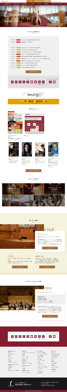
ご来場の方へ (24, 351)
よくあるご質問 (53, 363)
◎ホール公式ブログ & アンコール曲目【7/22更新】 (31, 52)
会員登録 (23, 368)
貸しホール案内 (40, 351)
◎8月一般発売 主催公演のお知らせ (28, 67)
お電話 (39, 362)
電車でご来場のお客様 (55, 354)
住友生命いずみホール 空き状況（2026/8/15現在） (31, 47)
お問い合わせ (54, 1)
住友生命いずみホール (11, 351)
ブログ (16, 83)
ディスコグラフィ (41, 371)
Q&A (60, 1)
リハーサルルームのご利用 (42, 354)
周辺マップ (53, 352)
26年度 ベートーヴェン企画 (27, 363)
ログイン (23, 366)
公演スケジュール (25, 359)
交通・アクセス (53, 351)
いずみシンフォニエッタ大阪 (42, 366)
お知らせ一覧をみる (33, 71)
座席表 (23, 355)
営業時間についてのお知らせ (27, 42)
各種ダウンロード (41, 357)
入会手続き (10, 366)
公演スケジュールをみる (33, 170)
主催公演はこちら (55, 24)
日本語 (9, 352)
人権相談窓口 (53, 369)
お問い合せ (53, 365)
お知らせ (12, 83)
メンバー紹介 (40, 368)
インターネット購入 (41, 360)
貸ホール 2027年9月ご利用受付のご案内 (29, 63)
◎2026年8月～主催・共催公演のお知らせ (29, 49)
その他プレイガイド (41, 364)
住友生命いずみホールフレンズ (13, 364)
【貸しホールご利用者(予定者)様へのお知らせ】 (30, 39)
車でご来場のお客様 (55, 355)
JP (63, 1)
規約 (9, 369)
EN (65, 1)
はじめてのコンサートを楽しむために (28, 352)
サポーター (40, 369)
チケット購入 (39, 359)
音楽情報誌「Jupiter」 (26, 370)
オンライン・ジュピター (43, 84)
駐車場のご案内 (54, 357)
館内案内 (23, 354)
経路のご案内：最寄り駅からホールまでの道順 (30, 60)
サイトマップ (53, 371)
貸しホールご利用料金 (41, 352)
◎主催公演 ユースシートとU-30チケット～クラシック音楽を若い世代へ (35, 58)
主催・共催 (24, 360)
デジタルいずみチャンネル (26, 365)
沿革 (9, 359)
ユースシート (53, 359)
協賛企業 (52, 361)
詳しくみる (50, 248)
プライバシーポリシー (55, 367)
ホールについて (10, 358)
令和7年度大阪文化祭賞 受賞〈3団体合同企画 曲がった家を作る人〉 (34, 56)
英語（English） (11, 354)
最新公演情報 (40, 372)
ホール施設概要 (40, 355)
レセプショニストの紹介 (12, 362)
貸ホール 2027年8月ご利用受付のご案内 (29, 65)
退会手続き (10, 367)
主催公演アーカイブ (25, 362)
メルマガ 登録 (39, 84)
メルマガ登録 (39, 339)
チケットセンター (41, 363)
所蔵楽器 (9, 361)
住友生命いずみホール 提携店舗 (13, 370)
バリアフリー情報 (25, 357)
